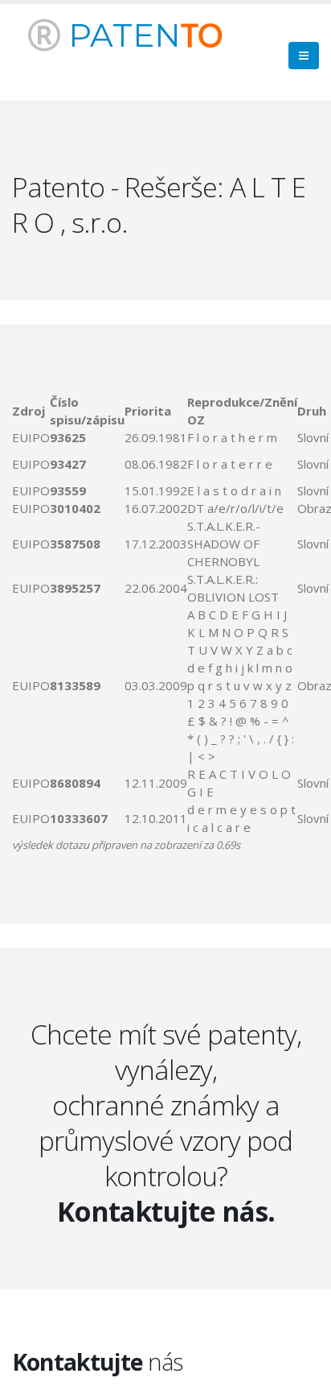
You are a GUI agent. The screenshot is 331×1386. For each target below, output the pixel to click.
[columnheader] (31, 410)
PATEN (141, 35)
